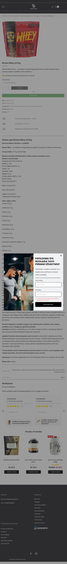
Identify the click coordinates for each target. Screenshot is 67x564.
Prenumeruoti (48, 304)
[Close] (61, 255)
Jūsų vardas (39, 280)
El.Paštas (38, 290)
